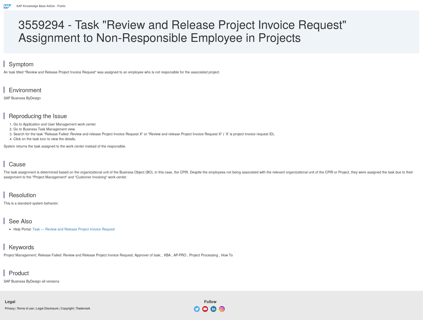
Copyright (67, 308)
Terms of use (25, 308)
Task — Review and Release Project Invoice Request (74, 229)
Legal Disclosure (47, 308)
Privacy (10, 308)
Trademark (83, 308)
